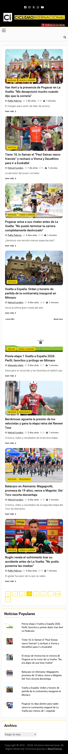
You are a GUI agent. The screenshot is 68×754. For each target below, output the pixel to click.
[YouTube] (42, 7)
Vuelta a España (27, 80)
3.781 (58, 594)
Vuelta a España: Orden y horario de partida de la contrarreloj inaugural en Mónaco (30, 293)
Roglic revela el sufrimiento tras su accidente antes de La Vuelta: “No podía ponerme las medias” (32, 562)
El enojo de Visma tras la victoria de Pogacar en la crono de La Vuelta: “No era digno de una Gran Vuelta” (42, 659)
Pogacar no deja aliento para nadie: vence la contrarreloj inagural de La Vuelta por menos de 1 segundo (40, 707)
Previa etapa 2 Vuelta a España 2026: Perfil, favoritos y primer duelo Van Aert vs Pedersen (42, 627)
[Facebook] (25, 7)
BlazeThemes (55, 749)
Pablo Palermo (15, 100)
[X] (33, 7)
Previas (11, 349)
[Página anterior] (8, 593)
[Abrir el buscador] (65, 37)
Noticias (12, 80)
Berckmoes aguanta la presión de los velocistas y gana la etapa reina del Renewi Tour (34, 423)
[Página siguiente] (8, 599)
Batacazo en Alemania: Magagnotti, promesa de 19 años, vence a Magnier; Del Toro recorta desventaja (33, 490)
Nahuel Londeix (15, 167)
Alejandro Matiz (15, 365)
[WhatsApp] (38, 7)
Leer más (9, 111)
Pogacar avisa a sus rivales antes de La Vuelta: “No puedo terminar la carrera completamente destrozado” (31, 226)
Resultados (25, 412)
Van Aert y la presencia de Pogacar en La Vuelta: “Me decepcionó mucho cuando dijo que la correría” (32, 92)
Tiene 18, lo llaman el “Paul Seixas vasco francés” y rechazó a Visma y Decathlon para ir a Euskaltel (32, 159)
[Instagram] (29, 7)
